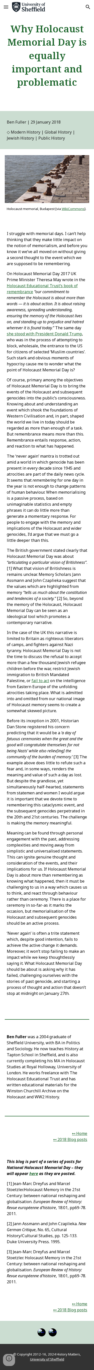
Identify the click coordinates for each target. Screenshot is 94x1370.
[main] (47, 55)
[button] (6, 7)
